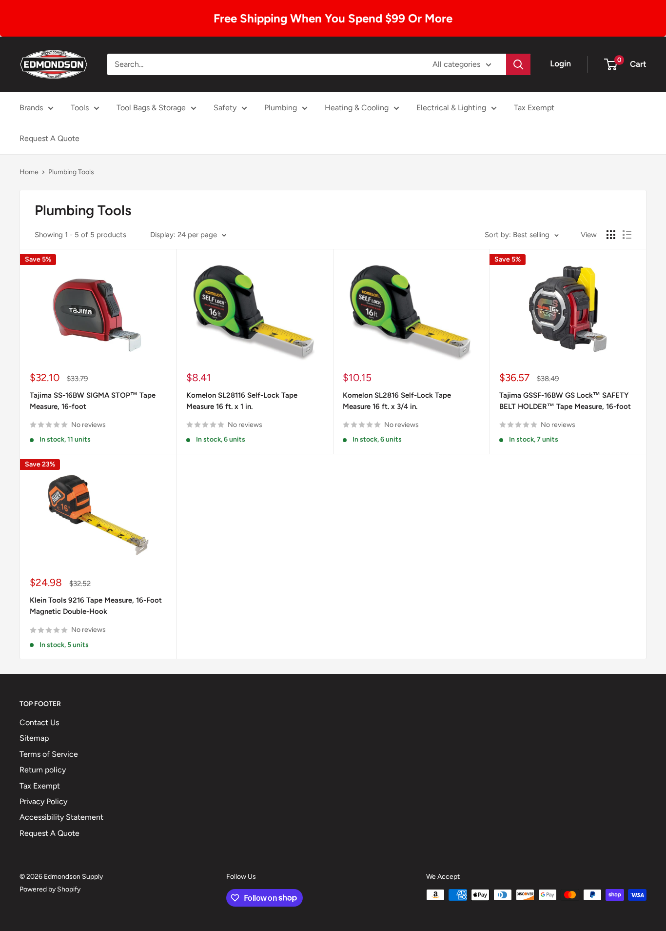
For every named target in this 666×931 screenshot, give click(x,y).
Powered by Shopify (50, 889)
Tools (80, 107)
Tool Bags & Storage (151, 107)
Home (29, 172)
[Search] (518, 64)
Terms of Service (49, 754)
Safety (225, 107)
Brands (31, 107)
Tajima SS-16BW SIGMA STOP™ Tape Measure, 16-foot (93, 401)
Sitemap (34, 738)
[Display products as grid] (611, 234)
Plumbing (280, 107)
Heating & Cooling (357, 107)
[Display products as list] (627, 234)
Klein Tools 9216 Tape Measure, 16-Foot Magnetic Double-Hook (96, 606)
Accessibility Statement (61, 817)
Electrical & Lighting (451, 107)
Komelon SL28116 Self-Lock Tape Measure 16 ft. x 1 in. (241, 401)
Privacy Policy (43, 801)
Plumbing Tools (71, 172)
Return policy (43, 769)
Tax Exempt (534, 107)
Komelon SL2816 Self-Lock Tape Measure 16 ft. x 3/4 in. (397, 401)
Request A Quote (49, 138)
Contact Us (39, 722)
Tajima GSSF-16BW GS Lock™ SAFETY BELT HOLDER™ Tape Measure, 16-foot (565, 401)
